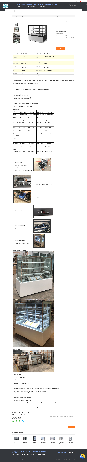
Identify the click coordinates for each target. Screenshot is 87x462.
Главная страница (15, 16)
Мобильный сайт (15, 459)
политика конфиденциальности (23, 459)
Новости (74, 11)
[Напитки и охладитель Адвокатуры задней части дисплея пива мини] (16, 438)
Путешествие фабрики (37, 11)
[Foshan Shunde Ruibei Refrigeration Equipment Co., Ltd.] (10, 6)
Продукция (19, 11)
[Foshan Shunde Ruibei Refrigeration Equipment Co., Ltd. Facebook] (72, 452)
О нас (28, 11)
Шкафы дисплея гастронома (42, 407)
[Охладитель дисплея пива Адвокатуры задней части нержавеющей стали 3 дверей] (52, 438)
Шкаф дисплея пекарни (30, 16)
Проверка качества (46, 11)
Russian (82, 1)
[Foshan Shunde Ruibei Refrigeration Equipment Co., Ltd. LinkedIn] (70, 452)
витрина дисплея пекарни (20, 407)
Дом (10, 11)
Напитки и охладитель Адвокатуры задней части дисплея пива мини (16, 445)
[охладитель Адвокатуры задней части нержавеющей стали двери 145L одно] (70, 438)
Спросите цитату (75, 1)
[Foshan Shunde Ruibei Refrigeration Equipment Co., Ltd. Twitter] (74, 452)
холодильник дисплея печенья (31, 407)
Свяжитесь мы (56, 11)
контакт (61, 48)
